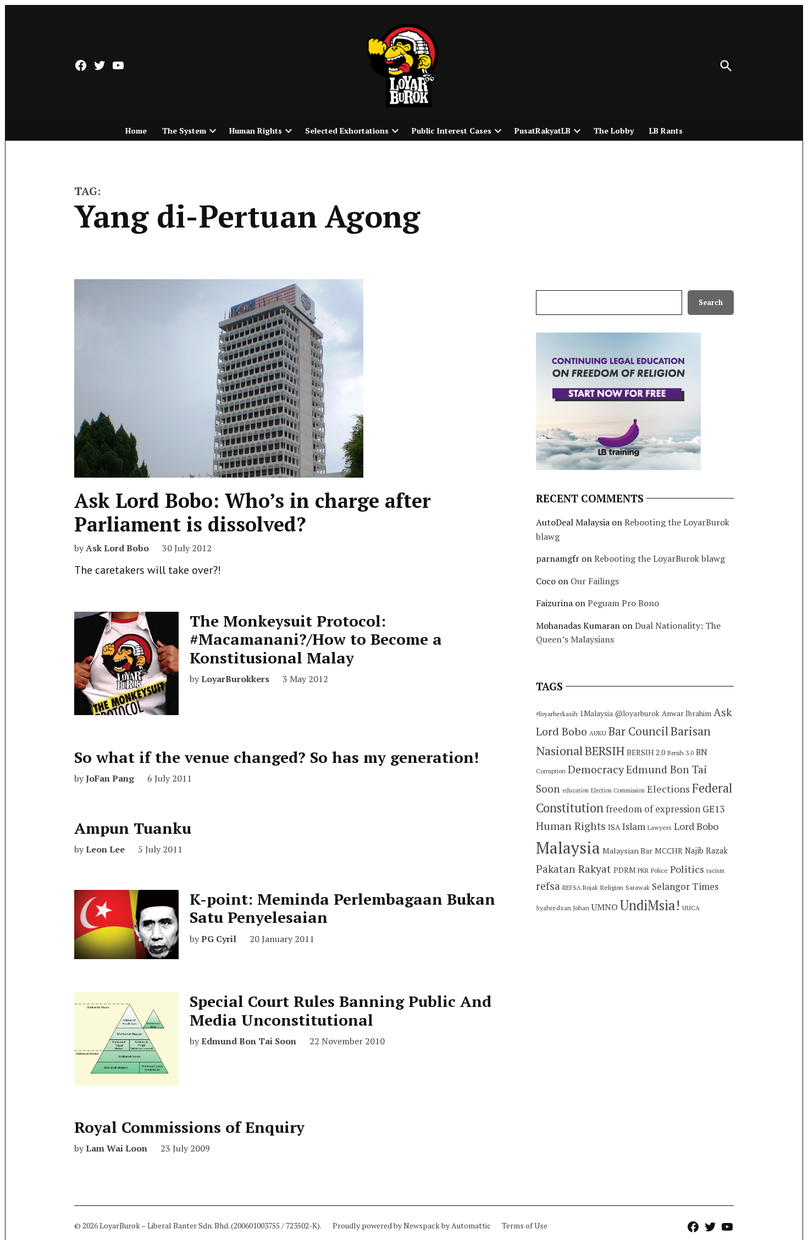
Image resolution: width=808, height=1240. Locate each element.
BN (701, 751)
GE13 (713, 808)
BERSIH (604, 751)
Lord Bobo (696, 826)
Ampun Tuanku (132, 828)
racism (715, 870)
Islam (633, 826)
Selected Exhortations (347, 130)
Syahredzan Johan (562, 908)
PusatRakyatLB (542, 130)
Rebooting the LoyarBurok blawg (659, 558)
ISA (614, 827)
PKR (643, 870)
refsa (548, 886)
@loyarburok (637, 713)
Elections (668, 788)
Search (711, 302)
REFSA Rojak (580, 887)
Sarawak (638, 887)
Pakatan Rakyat (573, 869)
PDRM (624, 870)
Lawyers (659, 827)
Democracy (596, 769)
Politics (687, 869)
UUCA (691, 908)
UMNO (604, 907)
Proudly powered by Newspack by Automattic (412, 1225)
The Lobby (614, 130)
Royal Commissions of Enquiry (189, 1127)
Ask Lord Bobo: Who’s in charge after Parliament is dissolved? (252, 512)
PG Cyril (218, 939)
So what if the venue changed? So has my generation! (276, 757)
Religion (611, 887)
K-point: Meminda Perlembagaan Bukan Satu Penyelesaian (342, 908)
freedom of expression (653, 808)
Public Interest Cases (451, 130)
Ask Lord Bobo (117, 548)
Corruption (551, 771)
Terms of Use (524, 1225)
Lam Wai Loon (116, 1148)
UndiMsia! (650, 905)
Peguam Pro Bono (623, 603)
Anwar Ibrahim (686, 713)
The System (184, 130)
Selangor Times (685, 886)
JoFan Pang (110, 778)
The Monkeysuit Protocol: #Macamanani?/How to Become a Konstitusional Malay (316, 639)
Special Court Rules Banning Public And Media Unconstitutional (340, 1010)
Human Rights (255, 130)
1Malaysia (596, 713)
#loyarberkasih (557, 714)
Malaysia (568, 847)
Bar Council (638, 731)
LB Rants (666, 130)
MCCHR (669, 851)
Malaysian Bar (627, 850)
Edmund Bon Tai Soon (248, 1041)
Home (136, 130)
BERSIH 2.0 (646, 752)
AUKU (597, 733)
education (575, 790)
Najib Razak (706, 850)
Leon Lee (105, 849)
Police (659, 870)
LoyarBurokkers (235, 679)
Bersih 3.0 (680, 753)
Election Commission (618, 790)
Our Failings (595, 581)
